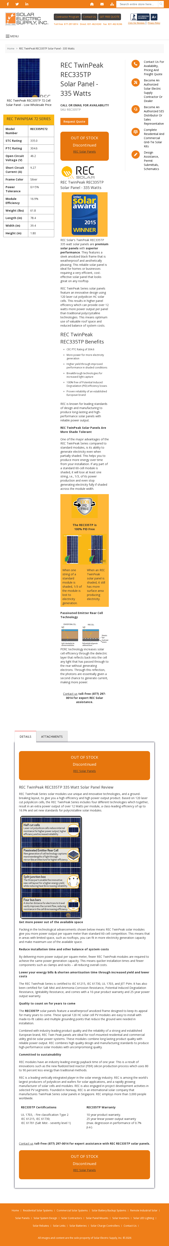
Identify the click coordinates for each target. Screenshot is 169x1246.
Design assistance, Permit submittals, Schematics (151, 160)
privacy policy (154, 22)
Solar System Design (45, 1218)
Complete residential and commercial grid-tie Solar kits (154, 138)
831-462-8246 (115, 24)
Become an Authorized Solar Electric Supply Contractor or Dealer (153, 90)
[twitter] (16, 4)
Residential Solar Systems (38, 1210)
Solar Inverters (120, 1218)
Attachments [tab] (52, 736)
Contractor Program (67, 17)
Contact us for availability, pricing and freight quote (154, 68)
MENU (14, 36)
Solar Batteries (78, 1225)
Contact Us (89, 17)
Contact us (70, 694)
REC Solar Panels (84, 152)
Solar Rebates (41, 1225)
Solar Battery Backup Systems (109, 1210)
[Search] (161, 4)
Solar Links (59, 1225)
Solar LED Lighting (143, 1218)
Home (10, 48)
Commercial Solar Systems (72, 1210)
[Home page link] (29, 19)
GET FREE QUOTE (109, 17)
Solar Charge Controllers (105, 1225)
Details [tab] (25, 736)
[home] (91, 4)
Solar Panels (22, 1218)
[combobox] (140, 4)
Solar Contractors (71, 1218)
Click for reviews (136, 22)
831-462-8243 (94, 24)
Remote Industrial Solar (143, 1210)
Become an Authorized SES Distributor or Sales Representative (154, 115)
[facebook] (7, 4)
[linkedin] (26, 4)
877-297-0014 (71, 24)
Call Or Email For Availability (84, 105)
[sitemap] (111, 4)
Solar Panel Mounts (97, 1218)
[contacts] (101, 4)
